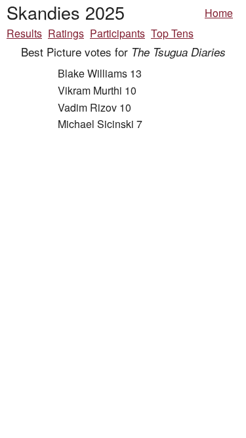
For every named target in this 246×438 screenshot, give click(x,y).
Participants (117, 33)
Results (24, 33)
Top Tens (172, 33)
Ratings (66, 33)
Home (219, 12)
